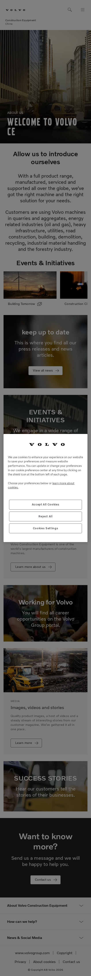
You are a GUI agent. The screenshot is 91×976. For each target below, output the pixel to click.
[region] (45, 488)
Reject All (45, 516)
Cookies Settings (45, 528)
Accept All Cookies (45, 504)
